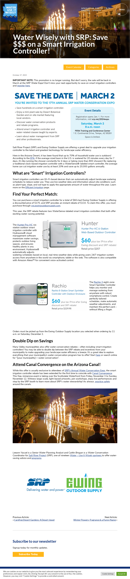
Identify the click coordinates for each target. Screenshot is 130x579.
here (98, 355)
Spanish (96, 10)
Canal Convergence (102, 373)
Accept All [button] (121, 574)
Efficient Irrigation (34, 187)
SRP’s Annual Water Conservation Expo (85, 370)
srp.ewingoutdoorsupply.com (45, 205)
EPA (32, 158)
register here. (23, 85)
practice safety (102, 381)
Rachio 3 (98, 282)
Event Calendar (73, 67)
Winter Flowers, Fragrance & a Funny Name (94, 519)
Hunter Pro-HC (25, 224)
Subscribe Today (28, 554)
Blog (108, 8)
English (85, 10)
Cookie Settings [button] (108, 574)
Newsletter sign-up (92, 8)
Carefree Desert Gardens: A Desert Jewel (34, 519)
